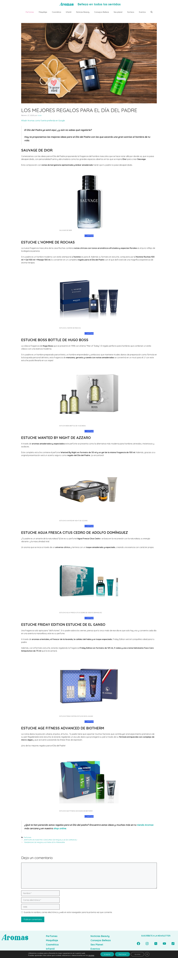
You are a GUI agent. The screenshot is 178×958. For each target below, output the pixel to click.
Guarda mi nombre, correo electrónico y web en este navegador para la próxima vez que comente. (68, 912)
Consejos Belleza (101, 12)
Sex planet (118, 12)
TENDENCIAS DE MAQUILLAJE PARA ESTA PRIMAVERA (44, 842)
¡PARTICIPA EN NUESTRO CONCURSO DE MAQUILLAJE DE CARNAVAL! (50, 840)
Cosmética (56, 12)
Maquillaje (43, 12)
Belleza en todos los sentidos (99, 4)
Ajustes (137, 954)
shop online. (60, 828)
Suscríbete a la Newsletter (155, 936)
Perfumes (30, 12)
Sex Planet (97, 944)
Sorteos (130, 12)
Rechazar (122, 954)
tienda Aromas (145, 824)
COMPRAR (89, 236)
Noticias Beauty (82, 12)
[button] (151, 12)
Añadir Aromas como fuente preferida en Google (43, 120)
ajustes (91, 955)
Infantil (68, 12)
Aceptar (107, 954)
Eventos (142, 12)
